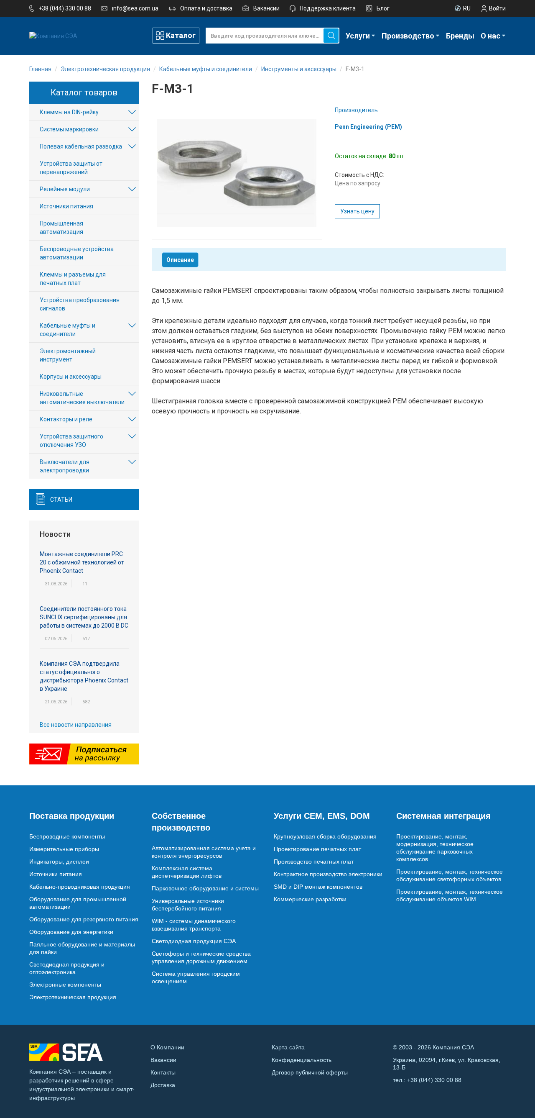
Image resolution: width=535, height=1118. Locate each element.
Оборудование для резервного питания (83, 919)
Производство (408, 35)
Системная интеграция (443, 816)
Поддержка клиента (328, 8)
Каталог (181, 35)
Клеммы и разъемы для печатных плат (73, 278)
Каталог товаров (84, 92)
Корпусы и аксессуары (71, 376)
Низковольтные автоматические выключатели (82, 397)
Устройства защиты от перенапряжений (71, 167)
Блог (383, 8)
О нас (490, 35)
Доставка (162, 1085)
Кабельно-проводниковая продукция (79, 886)
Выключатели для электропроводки (64, 466)
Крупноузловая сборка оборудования (325, 836)
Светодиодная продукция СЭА (194, 941)
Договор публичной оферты (310, 1072)
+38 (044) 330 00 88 (64, 8)
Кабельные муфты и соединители (67, 329)
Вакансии (266, 8)
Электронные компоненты (65, 984)
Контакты (163, 1072)
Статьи (61, 499)
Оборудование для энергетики (71, 931)
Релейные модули (65, 189)
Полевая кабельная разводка (81, 146)
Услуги (358, 35)
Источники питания (66, 206)
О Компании (167, 1047)
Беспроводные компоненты (67, 836)
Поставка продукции (71, 816)
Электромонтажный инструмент (68, 355)
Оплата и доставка (206, 8)
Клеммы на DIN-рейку (69, 112)
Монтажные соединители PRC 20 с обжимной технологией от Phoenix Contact (82, 562)
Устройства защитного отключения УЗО (71, 440)
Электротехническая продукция (72, 997)
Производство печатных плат (314, 861)
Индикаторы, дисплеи (59, 861)
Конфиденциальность (301, 1059)
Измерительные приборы (64, 849)
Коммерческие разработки (310, 899)
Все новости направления (76, 724)
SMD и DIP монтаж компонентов (318, 886)
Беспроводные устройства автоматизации (77, 253)
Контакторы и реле (66, 419)
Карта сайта (288, 1047)
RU (467, 8)
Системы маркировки (69, 129)
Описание (180, 259)
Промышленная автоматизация (61, 227)
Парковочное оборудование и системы (205, 888)
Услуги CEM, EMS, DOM (322, 816)
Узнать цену (357, 211)
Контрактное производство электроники (328, 874)
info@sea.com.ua (135, 8)
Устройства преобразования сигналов (80, 304)
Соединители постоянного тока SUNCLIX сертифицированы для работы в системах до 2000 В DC (84, 617)
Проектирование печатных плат (317, 849)
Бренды (460, 35)
